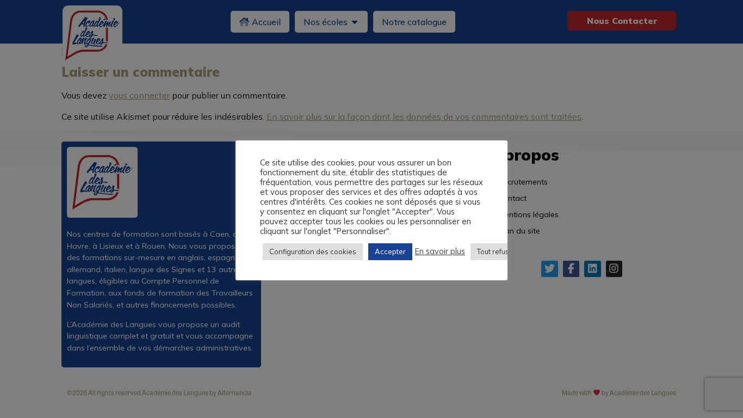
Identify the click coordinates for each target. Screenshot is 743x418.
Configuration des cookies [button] (312, 251)
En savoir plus (440, 251)
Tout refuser (496, 251)
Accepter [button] (390, 251)
